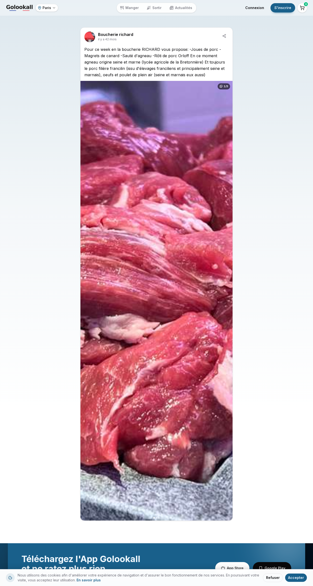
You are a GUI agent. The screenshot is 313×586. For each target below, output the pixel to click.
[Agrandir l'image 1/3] (156, 301)
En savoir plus (89, 580)
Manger (132, 8)
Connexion (254, 8)
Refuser (273, 577)
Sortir (156, 8)
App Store (235, 568)
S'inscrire (282, 8)
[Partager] (224, 36)
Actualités (183, 8)
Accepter (296, 577)
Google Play (275, 568)
